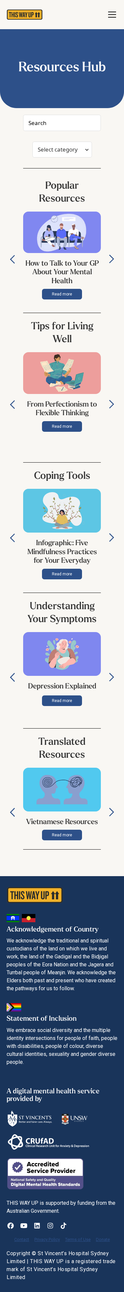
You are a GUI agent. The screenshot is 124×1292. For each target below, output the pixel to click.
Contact (21, 1239)
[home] (21, 14)
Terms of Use (78, 1239)
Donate (103, 1239)
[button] (110, 15)
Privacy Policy (47, 1239)
